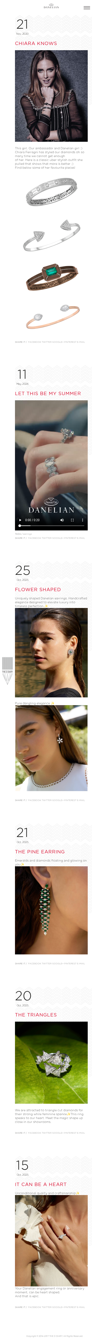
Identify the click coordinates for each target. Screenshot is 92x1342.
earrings (27, 534)
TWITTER (47, 342)
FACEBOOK (34, 342)
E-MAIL (81, 342)
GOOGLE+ (58, 342)
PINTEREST (70, 342)
